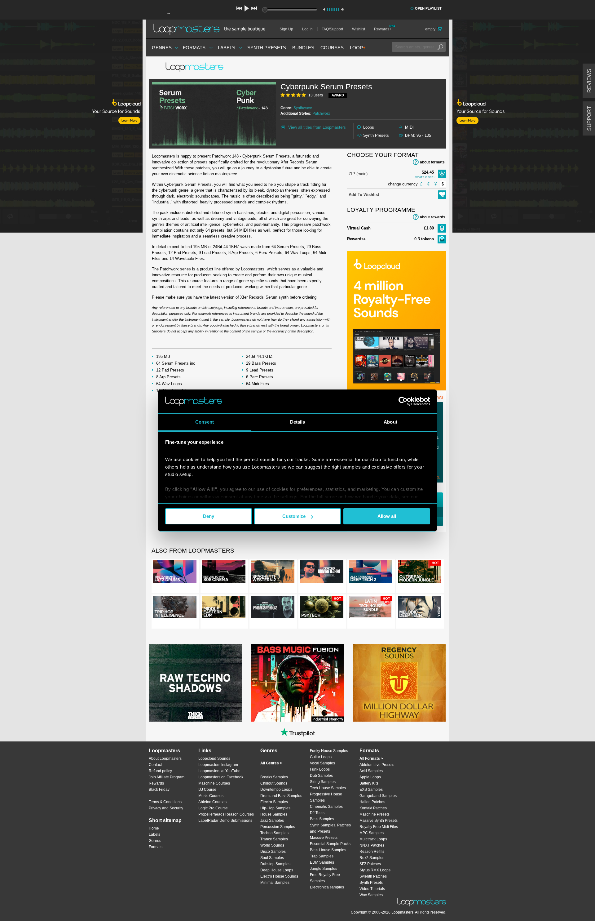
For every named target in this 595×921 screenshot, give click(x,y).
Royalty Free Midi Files (378, 827)
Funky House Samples (329, 751)
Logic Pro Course (213, 808)
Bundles (303, 47)
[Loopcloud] (71, 127)
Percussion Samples (277, 827)
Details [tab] (297, 422)
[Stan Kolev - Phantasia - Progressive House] (272, 608)
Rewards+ (382, 29)
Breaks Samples (274, 777)
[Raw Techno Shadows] (195, 683)
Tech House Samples (328, 788)
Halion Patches (372, 802)
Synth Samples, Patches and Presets (330, 828)
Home (154, 828)
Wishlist (358, 29)
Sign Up (286, 29)
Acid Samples (371, 771)
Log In (307, 29)
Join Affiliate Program (166, 777)
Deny (208, 516)
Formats (194, 47)
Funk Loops (320, 769)
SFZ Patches (370, 864)
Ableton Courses (212, 802)
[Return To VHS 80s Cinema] (223, 572)
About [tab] (390, 422)
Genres (162, 47)
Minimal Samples (274, 882)
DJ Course (207, 789)
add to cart (442, 174)
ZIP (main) (358, 173)
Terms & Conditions (165, 802)
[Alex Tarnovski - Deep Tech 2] (370, 572)
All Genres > (271, 763)
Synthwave (302, 108)
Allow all (386, 516)
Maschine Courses (214, 783)
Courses (332, 47)
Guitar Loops (321, 757)
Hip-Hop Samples (275, 808)
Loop (358, 47)
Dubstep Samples (275, 864)
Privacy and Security (166, 808)
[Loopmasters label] (195, 68)
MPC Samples (371, 833)
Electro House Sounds (279, 876)
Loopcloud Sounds (214, 758)
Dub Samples (321, 775)
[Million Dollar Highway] (399, 683)
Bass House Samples (328, 850)
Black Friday (159, 789)
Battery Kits (368, 783)
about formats (432, 162)
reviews (589, 81)
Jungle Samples (323, 868)
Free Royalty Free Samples (325, 878)
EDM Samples (322, 862)
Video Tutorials (372, 889)
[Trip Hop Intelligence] (174, 608)
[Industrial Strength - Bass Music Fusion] (297, 683)
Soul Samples (272, 858)
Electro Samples (274, 802)
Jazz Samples (272, 820)
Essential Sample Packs (330, 844)
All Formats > (371, 758)
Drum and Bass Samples (281, 796)
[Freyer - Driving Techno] (321, 572)
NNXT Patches (371, 845)
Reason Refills (371, 851)
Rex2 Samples (371, 858)
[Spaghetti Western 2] (272, 572)
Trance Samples (274, 839)
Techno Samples (274, 833)
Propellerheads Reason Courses (226, 814)
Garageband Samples (378, 796)
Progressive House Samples (326, 797)
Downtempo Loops (276, 789)
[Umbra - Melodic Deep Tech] (419, 608)
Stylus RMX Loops (374, 870)
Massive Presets (323, 837)
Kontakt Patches (373, 808)
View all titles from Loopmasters (317, 127)
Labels (226, 47)
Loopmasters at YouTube (219, 771)
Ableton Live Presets (376, 765)
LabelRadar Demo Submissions (225, 820)
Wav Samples (371, 895)
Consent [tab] (204, 422)
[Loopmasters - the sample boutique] (211, 29)
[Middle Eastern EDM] (223, 608)
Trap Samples (321, 856)
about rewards (432, 217)
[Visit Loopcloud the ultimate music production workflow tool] (396, 389)
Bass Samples (322, 819)
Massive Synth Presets (378, 820)
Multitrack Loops (373, 839)
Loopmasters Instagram (218, 765)
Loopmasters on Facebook (220, 777)
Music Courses (210, 796)
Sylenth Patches (373, 876)
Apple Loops (370, 777)
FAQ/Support (332, 29)
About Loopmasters (165, 758)
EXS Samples (371, 789)
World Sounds (272, 845)
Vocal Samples (322, 763)
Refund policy (160, 771)
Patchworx (321, 113)
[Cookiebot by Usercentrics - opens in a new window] (403, 401)
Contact (155, 765)
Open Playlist (428, 8)
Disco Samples (273, 851)
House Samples (273, 814)
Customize (294, 516)
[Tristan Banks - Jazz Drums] (174, 572)
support (589, 118)
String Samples (323, 782)
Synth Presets (266, 47)
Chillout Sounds (273, 783)
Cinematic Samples (326, 806)
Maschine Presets (374, 814)
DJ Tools (317, 813)
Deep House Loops (276, 870)
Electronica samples (327, 887)
